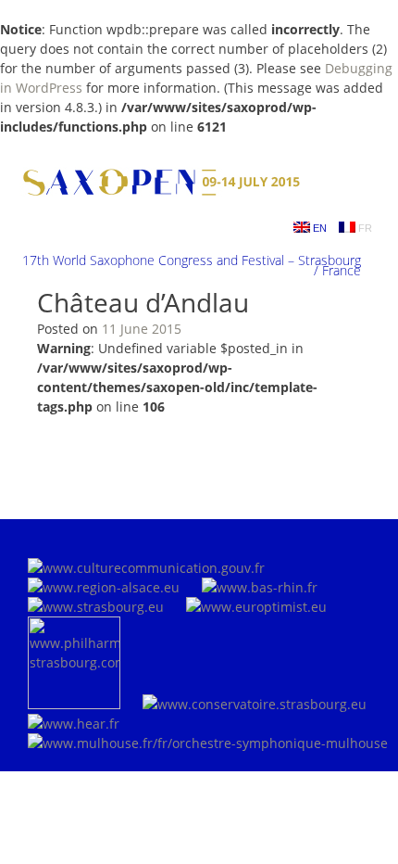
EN (318, 228)
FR (363, 228)
